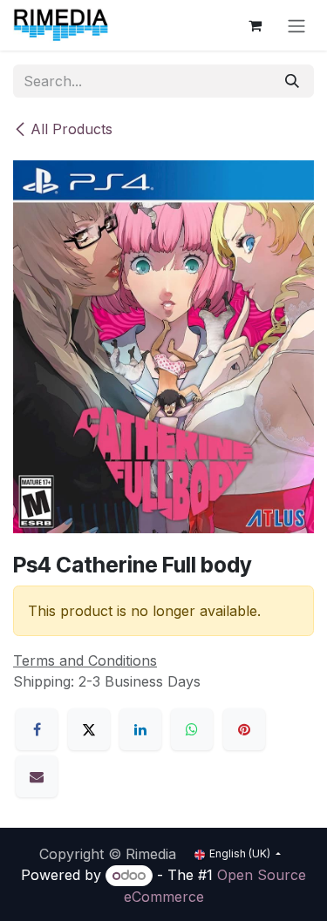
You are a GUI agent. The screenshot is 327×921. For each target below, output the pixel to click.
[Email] (37, 776)
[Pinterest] (244, 729)
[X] (89, 729)
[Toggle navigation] (296, 25)
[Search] (292, 81)
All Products (71, 129)
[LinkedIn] (140, 729)
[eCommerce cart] (254, 25)
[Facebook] (37, 729)
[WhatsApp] (192, 729)
